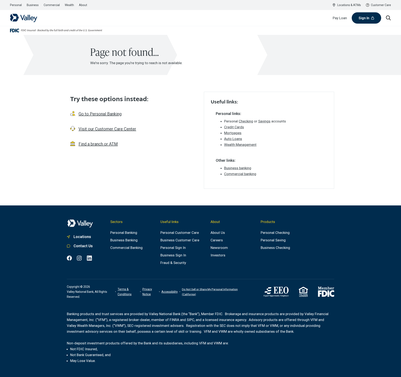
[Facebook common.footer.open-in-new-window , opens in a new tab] (69, 258)
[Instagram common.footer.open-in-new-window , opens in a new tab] (79, 258)
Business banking (237, 168)
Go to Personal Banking (100, 113)
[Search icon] (388, 17)
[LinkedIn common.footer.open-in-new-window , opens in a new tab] (89, 258)
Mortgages (232, 133)
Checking (246, 121)
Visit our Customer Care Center (107, 128)
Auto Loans (233, 139)
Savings (264, 121)
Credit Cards (234, 127)
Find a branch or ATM (98, 143)
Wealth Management (240, 145)
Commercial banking (240, 174)
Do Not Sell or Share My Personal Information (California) (210, 292)
